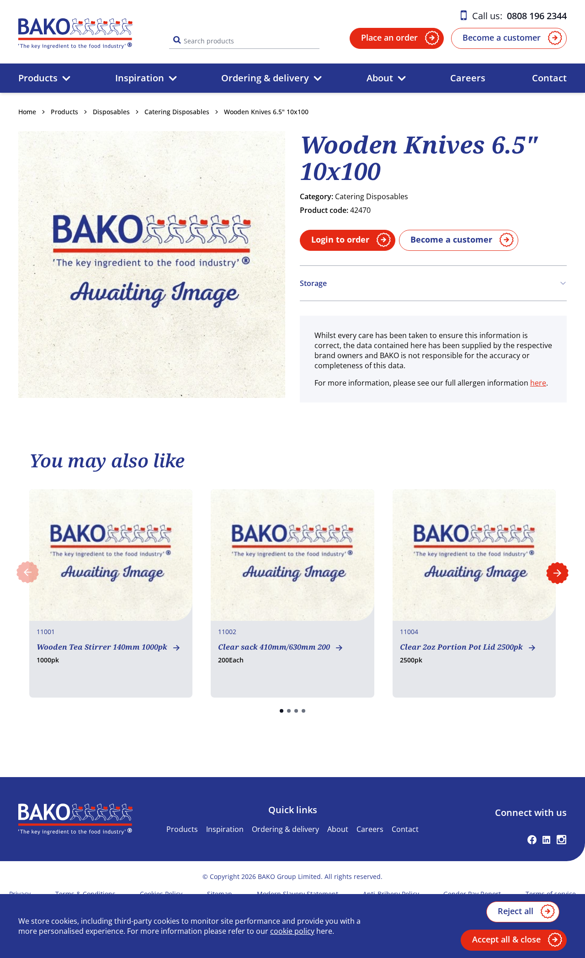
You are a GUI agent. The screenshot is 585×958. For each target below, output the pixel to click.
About (380, 78)
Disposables (111, 111)
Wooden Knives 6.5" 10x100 (266, 111)
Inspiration (139, 78)
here (538, 383)
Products (38, 78)
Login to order (340, 239)
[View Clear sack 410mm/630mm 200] (292, 593)
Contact (549, 78)
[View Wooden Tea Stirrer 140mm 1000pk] (110, 593)
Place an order (389, 37)
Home (27, 111)
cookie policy (292, 931)
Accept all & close (506, 939)
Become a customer (502, 37)
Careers (467, 78)
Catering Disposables (176, 111)
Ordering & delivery (265, 78)
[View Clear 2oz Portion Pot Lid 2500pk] (474, 593)
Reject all (515, 910)
